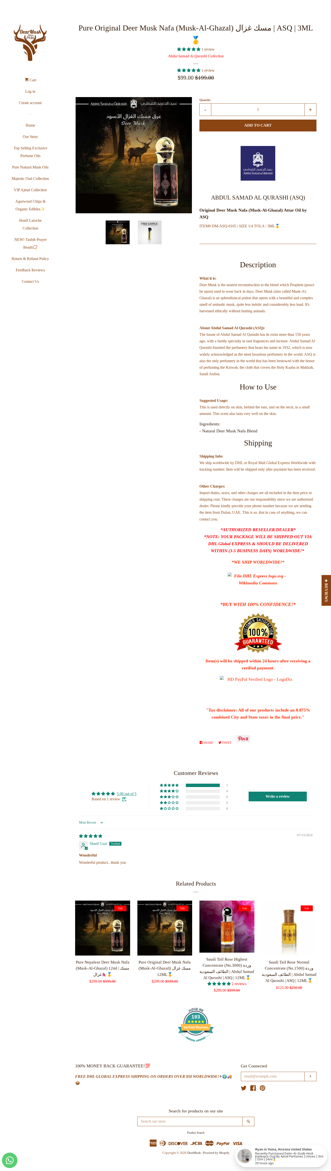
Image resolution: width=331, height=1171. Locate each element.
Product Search (196, 1132)
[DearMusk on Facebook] (253, 1089)
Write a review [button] (278, 796)
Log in (30, 91)
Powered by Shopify (216, 1153)
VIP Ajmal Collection (30, 190)
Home (30, 125)
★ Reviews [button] (326, 590)
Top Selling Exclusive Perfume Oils (30, 152)
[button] (189, 49)
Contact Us (30, 281)
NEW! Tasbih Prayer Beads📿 (30, 243)
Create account (30, 103)
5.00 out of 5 (126, 794)
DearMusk (194, 1153)
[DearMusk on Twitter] (244, 1089)
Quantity (205, 100)
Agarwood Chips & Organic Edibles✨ (30, 205)
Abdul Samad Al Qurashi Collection (196, 56)
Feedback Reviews (30, 270)
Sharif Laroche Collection (30, 224)
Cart (32, 80)
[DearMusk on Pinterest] (263, 1089)
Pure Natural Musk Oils (30, 167)
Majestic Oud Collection (30, 178)
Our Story (30, 137)
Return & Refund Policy (30, 259)
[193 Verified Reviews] (196, 1044)
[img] (90, 836)
